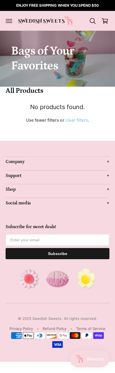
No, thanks (59, 217)
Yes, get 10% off (59, 196)
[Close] (105, 145)
